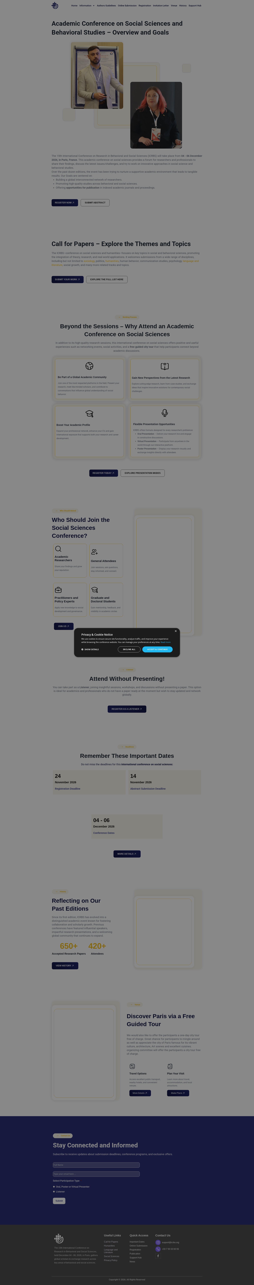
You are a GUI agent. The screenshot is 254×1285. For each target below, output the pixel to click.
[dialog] (127, 642)
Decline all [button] (129, 649)
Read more (166, 642)
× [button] (176, 631)
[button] (90, 649)
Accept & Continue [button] (157, 649)
